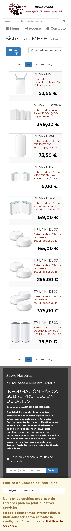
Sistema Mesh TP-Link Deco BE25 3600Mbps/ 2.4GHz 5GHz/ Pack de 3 (47, 301)
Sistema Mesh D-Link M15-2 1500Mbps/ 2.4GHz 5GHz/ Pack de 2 (47, 176)
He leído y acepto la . (31, 459)
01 (28, 64)
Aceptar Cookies (51, 490)
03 (42, 64)
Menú (14, 28)
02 (35, 64)
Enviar (52, 470)
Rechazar (29, 490)
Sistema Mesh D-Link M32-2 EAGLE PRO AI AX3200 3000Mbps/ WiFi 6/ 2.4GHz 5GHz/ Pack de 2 (47, 210)
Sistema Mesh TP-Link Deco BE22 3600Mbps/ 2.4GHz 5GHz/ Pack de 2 (47, 239)
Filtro (13, 50)
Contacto (58, 28)
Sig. (50, 64)
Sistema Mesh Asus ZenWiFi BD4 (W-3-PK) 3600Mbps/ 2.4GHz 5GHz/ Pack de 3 (47, 116)
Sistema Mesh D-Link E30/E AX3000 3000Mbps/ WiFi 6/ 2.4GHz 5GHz (47, 145)
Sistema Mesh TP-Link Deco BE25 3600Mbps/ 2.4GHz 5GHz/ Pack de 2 (47, 270)
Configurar (12, 490)
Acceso (34, 28)
